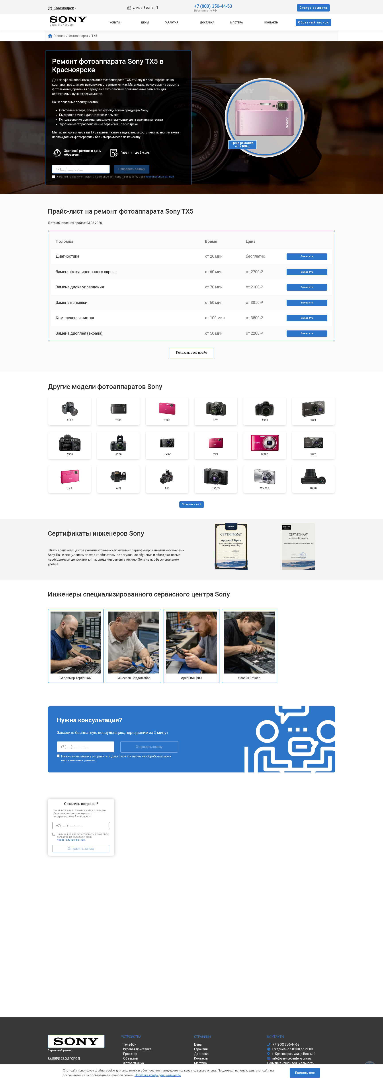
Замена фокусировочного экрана (86, 271)
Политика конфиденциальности (158, 1075)
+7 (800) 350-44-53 (213, 6)
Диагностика (67, 256)
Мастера (236, 22)
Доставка (207, 22)
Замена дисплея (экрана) (79, 333)
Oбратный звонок (313, 22)
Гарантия (171, 22)
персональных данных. (159, 176)
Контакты (271, 22)
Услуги (114, 22)
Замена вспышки (71, 302)
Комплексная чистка (75, 317)
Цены (145, 22)
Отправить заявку (131, 169)
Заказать (307, 256)
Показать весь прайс (191, 352)
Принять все (305, 1072)
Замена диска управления (80, 287)
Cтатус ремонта (313, 8)
